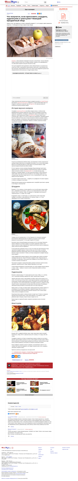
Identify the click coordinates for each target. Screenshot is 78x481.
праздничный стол (29, 170)
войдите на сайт (34, 409)
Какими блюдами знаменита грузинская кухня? (21, 383)
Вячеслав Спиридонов (12, 429)
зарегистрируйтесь (25, 409)
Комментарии (35, 5)
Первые (16, 406)
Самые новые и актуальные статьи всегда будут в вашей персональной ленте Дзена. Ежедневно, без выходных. (63, 35)
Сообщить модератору (29, 429)
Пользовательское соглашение (7, 469)
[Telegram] (41, 13)
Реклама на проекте (66, 447)
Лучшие (19, 406)
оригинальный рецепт (17, 353)
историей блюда (43, 101)
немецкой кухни (32, 115)
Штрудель (14, 60)
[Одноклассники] (39, 13)
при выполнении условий (20, 473)
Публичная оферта (54, 452)
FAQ (51, 449)
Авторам (52, 451)
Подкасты (42, 5)
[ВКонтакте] (38, 13)
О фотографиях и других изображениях (9, 471)
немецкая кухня (17, 352)
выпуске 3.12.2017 (19, 373)
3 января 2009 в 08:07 (20, 429)
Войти (59, 2)
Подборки (18, 5)
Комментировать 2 (17, 359)
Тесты (28, 5)
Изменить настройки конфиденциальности (10, 478)
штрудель (24, 352)
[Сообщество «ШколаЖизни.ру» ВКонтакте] (54, 5)
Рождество (32, 104)
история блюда (30, 352)
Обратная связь (65, 449)
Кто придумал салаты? (45, 390)
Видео (47, 5)
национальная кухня (27, 353)
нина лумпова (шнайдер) (12, 416)
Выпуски (13, 5)
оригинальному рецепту (23, 102)
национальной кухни (21, 111)
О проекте (52, 447)
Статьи (24, 5)
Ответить (12, 426)
